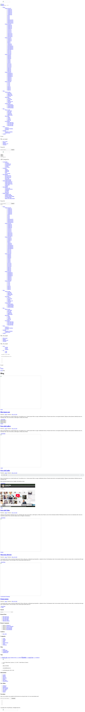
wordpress (37, 657)
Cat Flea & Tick (8, 163)
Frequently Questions (9, 327)
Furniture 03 (9, 226)
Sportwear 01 (9, 232)
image (27, 657)
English (6, 347)
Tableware (7, 170)
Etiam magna (4, 599)
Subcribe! (13, 698)
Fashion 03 (9, 278)
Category (9, 297)
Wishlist (4, 142)
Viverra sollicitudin (9, 626)
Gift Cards (5, 677)
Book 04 (9, 289)
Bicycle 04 (9, 266)
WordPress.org (5, 652)
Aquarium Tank (8, 194)
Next (3, 607)
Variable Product (10, 305)
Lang (4, 346)
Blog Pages (7, 315)
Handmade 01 (10, 272)
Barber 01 (9, 267)
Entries (5, 650)
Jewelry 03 (9, 230)
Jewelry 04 (9, 231)
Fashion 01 (9, 276)
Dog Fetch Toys (8, 175)
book (3, 657)
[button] (6, 5)
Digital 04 (9, 257)
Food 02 (8, 259)
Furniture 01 (9, 224)
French (6, 348)
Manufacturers (5, 681)
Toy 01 (8, 281)
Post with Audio (10, 323)
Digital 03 (9, 256)
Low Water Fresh (8, 197)
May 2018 (5, 633)
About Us (7, 326)
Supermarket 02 (10, 246)
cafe (6, 657)
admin (6, 414)
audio (1, 657)
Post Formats (7, 320)
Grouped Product (10, 304)
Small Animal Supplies (7, 180)
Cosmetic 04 (9, 211)
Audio (1, 468)
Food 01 (8, 258)
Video (1, 507)
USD (6, 351)
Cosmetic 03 (9, 210)
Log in (4, 649)
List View (9, 295)
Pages (4, 325)
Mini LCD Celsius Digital (10, 198)
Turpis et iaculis (9, 627)
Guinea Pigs (7, 184)
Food (6, 172)
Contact (4, 333)
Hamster (6, 185)
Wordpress (8, 596)
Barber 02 (9, 268)
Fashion (1, 552)
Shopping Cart (5, 143)
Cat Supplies (5, 161)
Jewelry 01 (9, 228)
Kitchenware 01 (10, 219)
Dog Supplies (5, 174)
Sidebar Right (9, 294)
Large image (9, 310)
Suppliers (4, 686)
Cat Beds (6, 166)
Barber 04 (9, 270)
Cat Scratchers (7, 165)
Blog (4, 308)
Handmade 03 (10, 274)
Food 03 (8, 261)
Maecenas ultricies (6, 554)
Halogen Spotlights (8, 195)
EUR (6, 352)
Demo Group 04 (8, 253)
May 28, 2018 (14, 414)
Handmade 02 (10, 273)
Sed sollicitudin (9, 628)
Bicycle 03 (9, 265)
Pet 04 (8, 218)
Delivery (4, 676)
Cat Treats (7, 162)
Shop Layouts (7, 291)
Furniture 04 (9, 227)
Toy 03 (8, 284)
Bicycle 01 (9, 263)
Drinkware (7, 171)
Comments (6, 651)
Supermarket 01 (10, 245)
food (15, 657)
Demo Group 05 (8, 271)
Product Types (7, 302)
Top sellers (5, 689)
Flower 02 (9, 250)
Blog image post (10, 321)
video (34, 657)
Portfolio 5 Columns (8, 331)
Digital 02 (9, 255)
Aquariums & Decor (9, 189)
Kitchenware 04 (10, 222)
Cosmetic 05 (9, 212)
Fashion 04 (9, 279)
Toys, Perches (7, 173)
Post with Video (10, 324)
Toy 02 (8, 282)
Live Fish (7, 191)
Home (4, 206)
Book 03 (9, 288)
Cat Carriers (7, 167)
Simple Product (10, 303)
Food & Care (7, 188)
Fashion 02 (9, 277)
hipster (24, 657)
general (19, 657)
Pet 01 (8, 214)
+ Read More (2, 419)
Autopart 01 (9, 243)
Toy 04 (8, 285)
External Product (10, 307)
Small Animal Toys (8, 182)
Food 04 (8, 262)
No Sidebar (9, 312)
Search (13, 149)
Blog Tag (9, 319)
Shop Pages (7, 296)
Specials (4, 690)
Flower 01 (9, 249)
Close (2, 155)
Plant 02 (8, 242)
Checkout (4, 144)
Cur (3, 350)
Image (1, 409)
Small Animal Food (8, 181)
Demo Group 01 (8, 207)
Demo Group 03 (8, 236)
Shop (4, 290)
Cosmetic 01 (9, 208)
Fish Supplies (5, 186)
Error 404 (7, 329)
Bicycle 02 (9, 264)
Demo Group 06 (8, 280)
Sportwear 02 (9, 233)
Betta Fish (7, 192)
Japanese (6, 349)
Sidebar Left (9, 293)
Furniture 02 (9, 225)
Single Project (7, 332)
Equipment (7, 190)
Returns (4, 675)
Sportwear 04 (9, 235)
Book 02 (9, 287)
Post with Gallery (10, 322)
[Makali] (2, 4)
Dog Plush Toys (8, 177)
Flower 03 (9, 251)
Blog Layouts (7, 309)
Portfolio (4, 330)
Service (4, 691)
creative (9, 657)
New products (5, 688)
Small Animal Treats (8, 183)
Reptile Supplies (6, 193)
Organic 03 (9, 240)
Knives (6, 169)
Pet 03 (8, 217)
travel (29, 657)
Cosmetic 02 (9, 209)
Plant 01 (8, 241)
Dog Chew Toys (8, 176)
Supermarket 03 (10, 247)
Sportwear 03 (9, 234)
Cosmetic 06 (9, 213)
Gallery (1, 423)
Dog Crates (7, 178)
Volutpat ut (8, 625)
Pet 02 (8, 216)
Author (8, 316)
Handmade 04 (10, 275)
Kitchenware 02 (10, 220)
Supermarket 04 (10, 248)
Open (2, 154)
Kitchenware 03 (10, 221)
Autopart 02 (9, 244)
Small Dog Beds (8, 179)
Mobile (4, 678)
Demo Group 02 (8, 223)
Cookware (5, 168)
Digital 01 (9, 254)
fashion (12, 657)
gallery (17, 657)
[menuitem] (4, 7)
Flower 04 (9, 252)
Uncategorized (3, 596)
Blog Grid (9, 311)
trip (32, 657)
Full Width (9, 292)
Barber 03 (9, 269)
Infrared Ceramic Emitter (9, 196)
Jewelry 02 (9, 229)
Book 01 (9, 286)
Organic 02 (9, 239)
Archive (8, 317)
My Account (5, 141)
